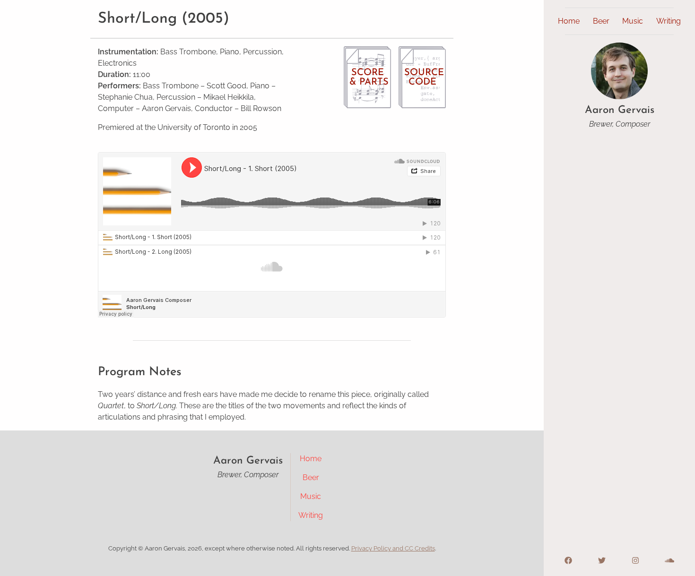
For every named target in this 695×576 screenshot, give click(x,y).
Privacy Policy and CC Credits (393, 548)
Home (569, 21)
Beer (601, 21)
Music (632, 21)
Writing (668, 21)
